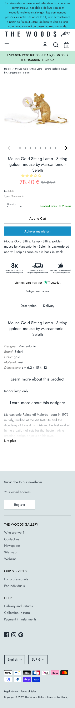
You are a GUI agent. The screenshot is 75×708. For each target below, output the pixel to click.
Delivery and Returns (18, 606)
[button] (31, 175)
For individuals (14, 585)
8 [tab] (55, 148)
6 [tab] (45, 148)
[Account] (45, 43)
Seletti (11, 191)
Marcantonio (17, 196)
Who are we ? (14, 532)
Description (28, 305)
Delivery (48, 305)
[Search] (56, 43)
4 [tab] (35, 148)
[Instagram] (14, 635)
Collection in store (17, 612)
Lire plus (10, 440)
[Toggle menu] (6, 44)
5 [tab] (40, 148)
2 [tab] (25, 148)
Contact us (11, 539)
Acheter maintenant (37, 231)
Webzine (10, 558)
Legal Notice (11, 691)
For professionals (16, 579)
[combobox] (14, 206)
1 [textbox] (8, 207)
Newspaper (12, 545)
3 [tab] (30, 148)
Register (19, 504)
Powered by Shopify (58, 697)
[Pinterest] (21, 635)
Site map (10, 552)
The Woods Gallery (35, 697)
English (13, 659)
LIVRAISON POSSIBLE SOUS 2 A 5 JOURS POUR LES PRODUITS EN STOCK (37, 57)
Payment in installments (20, 619)
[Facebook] (7, 635)
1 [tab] (20, 148)
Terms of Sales (28, 691)
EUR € (35, 659)
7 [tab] (50, 148)
